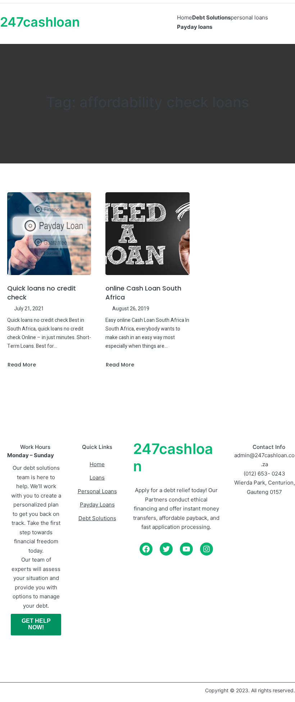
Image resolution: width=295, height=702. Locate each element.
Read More (21, 365)
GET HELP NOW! (36, 624)
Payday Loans (97, 504)
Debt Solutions (97, 518)
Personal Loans (97, 491)
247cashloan (40, 22)
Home (97, 464)
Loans (97, 477)
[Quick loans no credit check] (49, 233)
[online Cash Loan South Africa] (147, 233)
